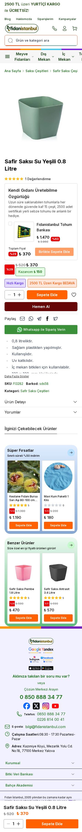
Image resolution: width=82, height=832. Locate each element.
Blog (8, 19)
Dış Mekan (44, 57)
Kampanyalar (67, 19)
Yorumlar (13, 412)
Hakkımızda (24, 19)
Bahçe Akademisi (19, 785)
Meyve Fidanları (22, 57)
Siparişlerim (45, 19)
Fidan (8, 797)
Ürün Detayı (15, 402)
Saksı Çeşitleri (37, 71)
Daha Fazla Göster (17, 376)
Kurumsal (12, 763)
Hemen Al (41, 306)
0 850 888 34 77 (41, 697)
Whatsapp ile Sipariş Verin (44, 329)
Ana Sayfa (13, 71)
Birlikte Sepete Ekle (54, 252)
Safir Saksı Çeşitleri (34, 391)
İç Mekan (64, 57)
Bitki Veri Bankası (19, 774)
